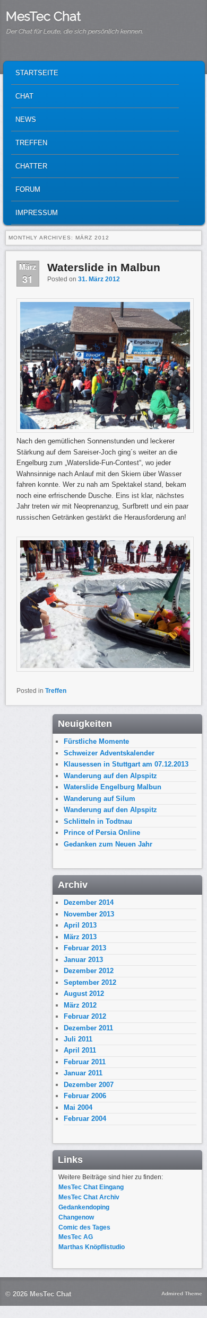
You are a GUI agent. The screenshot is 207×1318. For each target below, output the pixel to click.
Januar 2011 (83, 1073)
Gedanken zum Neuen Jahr (108, 844)
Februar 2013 (85, 948)
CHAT (24, 96)
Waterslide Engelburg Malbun (112, 787)
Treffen (31, 143)
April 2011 (80, 1050)
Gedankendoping (83, 1207)
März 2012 (80, 1005)
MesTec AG (75, 1237)
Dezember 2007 (89, 1085)
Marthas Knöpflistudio (91, 1247)
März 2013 (80, 937)
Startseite (36, 73)
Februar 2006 (85, 1096)
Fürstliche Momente (96, 741)
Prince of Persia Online (102, 832)
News (25, 119)
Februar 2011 (85, 1062)
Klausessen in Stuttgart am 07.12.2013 (126, 764)
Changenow (76, 1217)
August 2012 (84, 994)
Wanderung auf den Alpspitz (110, 776)
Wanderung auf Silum (99, 799)
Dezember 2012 (89, 971)
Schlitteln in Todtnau (98, 821)
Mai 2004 (78, 1107)
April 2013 (80, 925)
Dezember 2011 (88, 1028)
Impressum (36, 213)
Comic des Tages (84, 1227)
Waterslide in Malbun (103, 267)
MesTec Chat (43, 16)
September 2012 (90, 982)
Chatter (31, 166)
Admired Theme (181, 1293)
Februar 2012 (85, 1016)
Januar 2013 (83, 960)
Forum (27, 189)
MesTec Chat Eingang (91, 1187)
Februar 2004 (85, 1119)
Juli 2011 (78, 1039)
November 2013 (89, 914)
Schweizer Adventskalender (109, 753)
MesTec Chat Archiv (88, 1197)
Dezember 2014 (89, 902)
